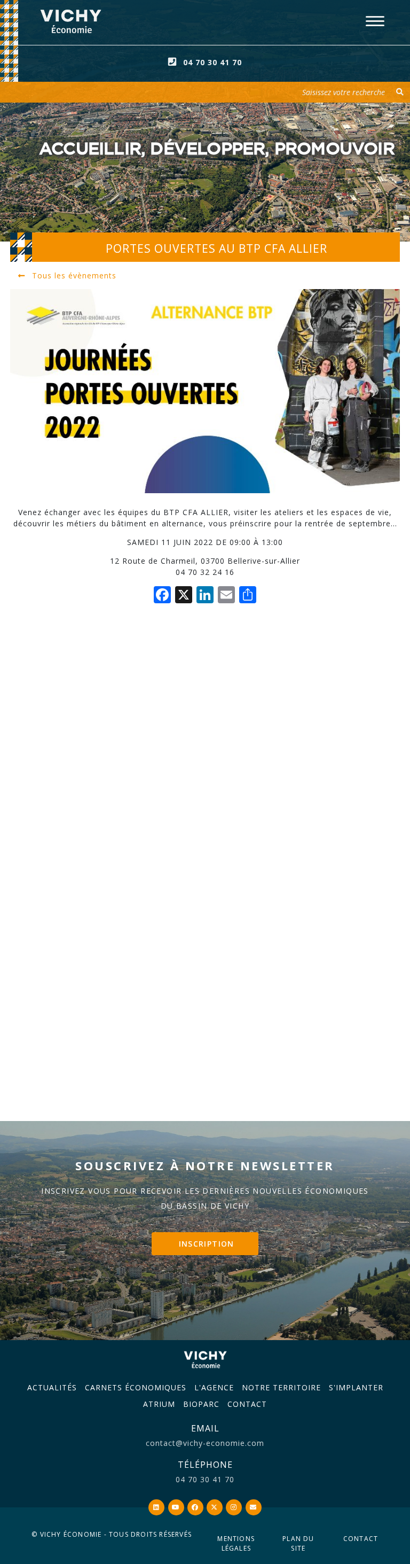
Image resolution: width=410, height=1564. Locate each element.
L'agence (214, 1387)
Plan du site (298, 1543)
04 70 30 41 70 (212, 62)
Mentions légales (236, 1543)
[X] (183, 595)
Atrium (159, 1404)
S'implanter (356, 1387)
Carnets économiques (135, 1387)
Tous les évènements (72, 275)
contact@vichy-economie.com (205, 1443)
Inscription (206, 1244)
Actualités (52, 1387)
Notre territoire (281, 1387)
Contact (247, 1404)
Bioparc (201, 1404)
